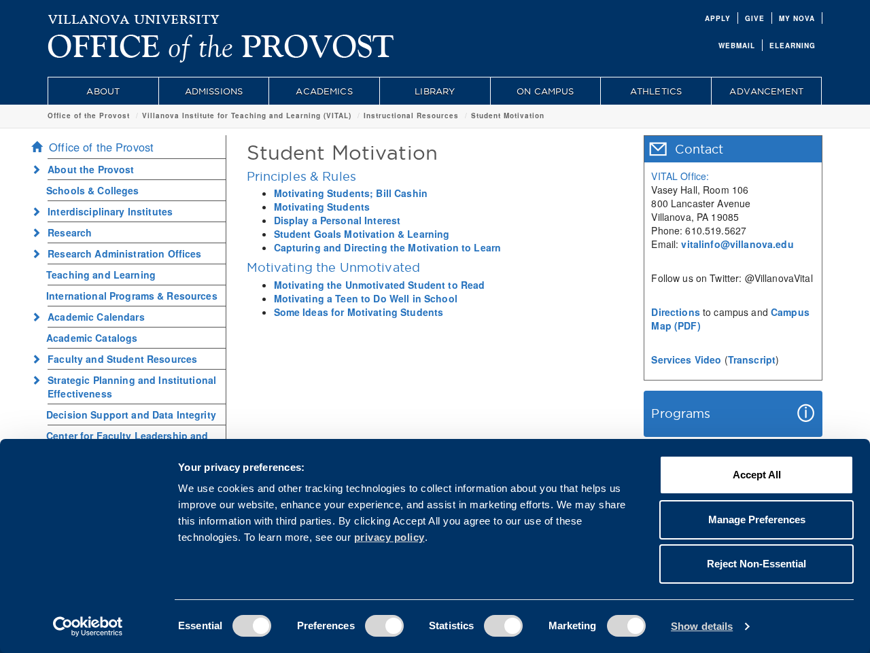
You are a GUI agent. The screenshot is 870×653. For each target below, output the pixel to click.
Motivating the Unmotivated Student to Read (379, 285)
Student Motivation (507, 115)
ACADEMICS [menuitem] (324, 91)
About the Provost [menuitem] (91, 169)
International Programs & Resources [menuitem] (132, 295)
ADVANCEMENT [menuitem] (766, 91)
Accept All (757, 474)
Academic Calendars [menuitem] (96, 316)
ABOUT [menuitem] (103, 91)
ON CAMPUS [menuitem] (545, 91)
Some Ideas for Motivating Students (359, 312)
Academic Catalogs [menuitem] (91, 338)
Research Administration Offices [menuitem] (124, 253)
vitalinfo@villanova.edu (737, 244)
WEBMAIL (736, 45)
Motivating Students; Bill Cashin (351, 193)
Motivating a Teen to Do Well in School (365, 298)
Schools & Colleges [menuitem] (92, 190)
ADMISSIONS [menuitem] (214, 91)
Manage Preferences (756, 519)
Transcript (752, 359)
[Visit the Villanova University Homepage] (134, 17)
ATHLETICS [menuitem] (656, 91)
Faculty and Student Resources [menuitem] (122, 359)
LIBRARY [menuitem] (435, 91)
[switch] (384, 626)
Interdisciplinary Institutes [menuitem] (110, 211)
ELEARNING (792, 45)
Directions (675, 312)
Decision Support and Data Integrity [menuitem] (131, 414)
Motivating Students (322, 206)
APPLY (718, 18)
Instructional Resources (411, 115)
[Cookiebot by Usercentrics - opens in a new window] (88, 626)
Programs (680, 413)
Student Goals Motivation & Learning (362, 234)
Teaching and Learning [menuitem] (101, 274)
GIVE (755, 18)
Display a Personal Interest (337, 220)
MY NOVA (797, 18)
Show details (702, 626)
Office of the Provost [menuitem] (101, 147)
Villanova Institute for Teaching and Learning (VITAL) (246, 115)
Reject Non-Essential (756, 563)
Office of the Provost (89, 115)
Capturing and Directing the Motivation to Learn (388, 247)
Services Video (686, 359)
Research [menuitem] (70, 232)
